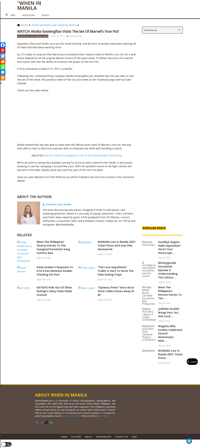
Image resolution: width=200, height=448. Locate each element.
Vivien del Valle (75, 36)
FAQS (134, 436)
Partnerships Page (71, 415)
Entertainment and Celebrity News (33, 36)
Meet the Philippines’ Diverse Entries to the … (170, 293)
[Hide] (1, 83)
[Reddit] (2, 61)
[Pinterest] (2, 50)
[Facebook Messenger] (2, 72)
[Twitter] (2, 56)
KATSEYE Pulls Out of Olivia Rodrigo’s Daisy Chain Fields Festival (54, 291)
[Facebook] (2, 45)
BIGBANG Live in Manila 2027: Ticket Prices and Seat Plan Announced (117, 245)
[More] (2, 78)
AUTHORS (76, 436)
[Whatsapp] (2, 67)
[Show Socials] (189, 441)
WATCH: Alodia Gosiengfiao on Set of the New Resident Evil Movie (82, 155)
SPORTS (45, 15)
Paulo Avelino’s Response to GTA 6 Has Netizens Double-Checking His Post (55, 270)
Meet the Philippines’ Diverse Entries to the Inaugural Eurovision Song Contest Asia (53, 247)
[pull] (6, 15)
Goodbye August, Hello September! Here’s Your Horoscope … (169, 247)
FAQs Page (103, 415)
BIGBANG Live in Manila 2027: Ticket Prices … (170, 354)
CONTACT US (121, 436)
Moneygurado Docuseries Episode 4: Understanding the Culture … (167, 270)
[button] (6, 444)
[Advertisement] (162, 177)
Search (193, 362)
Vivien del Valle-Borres (58, 204)
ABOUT (88, 436)
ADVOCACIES (28, 15)
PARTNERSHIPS (103, 436)
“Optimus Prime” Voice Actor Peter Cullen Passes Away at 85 (116, 291)
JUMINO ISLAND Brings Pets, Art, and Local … (168, 312)
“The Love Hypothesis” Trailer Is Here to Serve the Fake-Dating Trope (116, 270)
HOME (64, 436)
